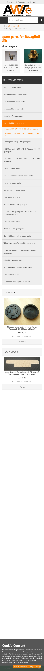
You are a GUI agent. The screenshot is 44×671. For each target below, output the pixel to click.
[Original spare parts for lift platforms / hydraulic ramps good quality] (22, 10)
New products (11, 351)
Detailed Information (20, 667)
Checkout (11, 2)
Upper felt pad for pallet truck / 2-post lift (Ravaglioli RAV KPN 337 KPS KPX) (22, 373)
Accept (38, 667)
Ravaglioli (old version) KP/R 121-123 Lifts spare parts (33, 68)
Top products (11, 292)
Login (35, 2)
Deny (31, 667)
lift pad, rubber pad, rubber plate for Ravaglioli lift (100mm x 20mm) (22, 328)
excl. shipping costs (26, 336)
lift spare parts (14, 80)
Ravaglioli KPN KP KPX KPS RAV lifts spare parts (11, 68)
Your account (23, 2)
